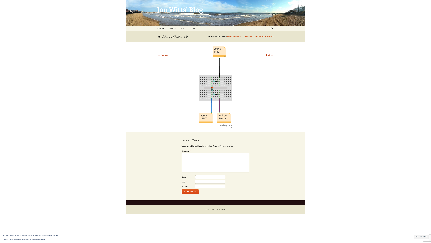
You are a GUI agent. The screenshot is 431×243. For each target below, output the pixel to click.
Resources (172, 28)
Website (185, 186)
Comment (186, 151)
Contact (192, 28)
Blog (182, 28)
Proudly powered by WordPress (215, 209)
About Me (160, 28)
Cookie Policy (41, 239)
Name (184, 177)
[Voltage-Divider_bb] (215, 87)
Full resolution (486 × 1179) (265, 36)
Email (184, 182)
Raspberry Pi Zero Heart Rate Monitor (239, 36)
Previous (162, 55)
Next (270, 55)
